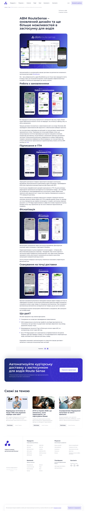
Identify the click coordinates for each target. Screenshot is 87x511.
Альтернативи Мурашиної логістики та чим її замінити (70, 412)
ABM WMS (41, 445)
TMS (27, 142)
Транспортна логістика (73, 449)
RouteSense (36, 74)
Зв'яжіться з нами (74, 463)
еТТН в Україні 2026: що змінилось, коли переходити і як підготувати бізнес (42, 413)
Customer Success (30, 466)
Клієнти (29, 3)
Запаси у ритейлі (58, 445)
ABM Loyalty (29, 451)
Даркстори (71, 451)
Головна (5, 7)
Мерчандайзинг (58, 447)
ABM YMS (41, 447)
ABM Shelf (29, 447)
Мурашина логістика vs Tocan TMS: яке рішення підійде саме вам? (16, 412)
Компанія (46, 3)
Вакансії (41, 464)
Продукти (12, 3)
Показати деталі (57, 507)
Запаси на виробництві (73, 445)
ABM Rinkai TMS (42, 451)
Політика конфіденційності (11, 467)
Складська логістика (73, 447)
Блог (40, 3)
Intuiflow (41, 449)
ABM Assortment (30, 449)
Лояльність (57, 451)
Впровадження (30, 464)
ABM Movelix (29, 454)
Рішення (21, 3)
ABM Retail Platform (58, 468)
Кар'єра (28, 470)
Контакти (54, 3)
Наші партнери (30, 468)
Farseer (40, 454)
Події (34, 3)
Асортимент (57, 449)
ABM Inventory (30, 445)
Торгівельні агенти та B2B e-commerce (74, 453)
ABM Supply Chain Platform (60, 466)
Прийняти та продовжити (74, 507)
